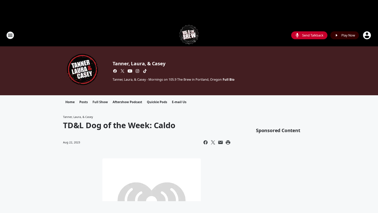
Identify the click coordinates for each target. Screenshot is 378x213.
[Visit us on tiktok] (145, 71)
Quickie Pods (157, 102)
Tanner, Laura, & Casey (139, 63)
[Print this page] (228, 142)
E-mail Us (179, 102)
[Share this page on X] (213, 142)
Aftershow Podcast (127, 102)
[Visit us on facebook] (115, 71)
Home (70, 102)
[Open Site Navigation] (10, 35)
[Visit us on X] (122, 71)
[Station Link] (189, 35)
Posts (83, 102)
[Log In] (367, 35)
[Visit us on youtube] (130, 71)
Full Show (100, 102)
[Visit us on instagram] (137, 71)
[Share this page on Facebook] (205, 142)
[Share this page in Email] (220, 142)
